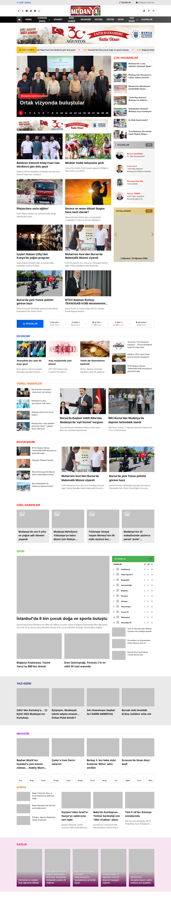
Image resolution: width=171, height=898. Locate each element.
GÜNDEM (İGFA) (41, 19)
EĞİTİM (110, 19)
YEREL (29, 19)
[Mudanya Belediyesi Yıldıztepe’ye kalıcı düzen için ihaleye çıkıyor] (68, 528)
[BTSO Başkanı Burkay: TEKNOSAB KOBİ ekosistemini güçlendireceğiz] (88, 283)
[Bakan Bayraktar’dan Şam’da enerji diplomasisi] (23, 827)
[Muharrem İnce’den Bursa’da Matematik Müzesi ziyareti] (88, 238)
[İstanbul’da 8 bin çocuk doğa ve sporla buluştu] (63, 594)
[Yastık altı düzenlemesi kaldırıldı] (95, 349)
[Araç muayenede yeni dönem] (63, 349)
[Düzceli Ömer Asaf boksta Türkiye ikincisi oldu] (119, 669)
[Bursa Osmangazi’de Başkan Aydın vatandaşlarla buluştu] (23, 487)
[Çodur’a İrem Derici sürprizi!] (68, 762)
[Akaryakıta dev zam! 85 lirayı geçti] (31, 349)
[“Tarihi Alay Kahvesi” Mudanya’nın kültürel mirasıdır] (120, 104)
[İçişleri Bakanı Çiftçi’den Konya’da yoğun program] (40, 238)
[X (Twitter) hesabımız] (22, 11)
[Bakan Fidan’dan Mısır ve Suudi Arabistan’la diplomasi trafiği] (23, 815)
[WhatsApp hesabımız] (39, 11)
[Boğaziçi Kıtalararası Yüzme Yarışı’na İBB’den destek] (39, 661)
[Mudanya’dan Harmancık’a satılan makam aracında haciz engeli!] (120, 82)
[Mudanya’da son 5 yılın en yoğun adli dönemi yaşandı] (33, 528)
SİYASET (56, 19)
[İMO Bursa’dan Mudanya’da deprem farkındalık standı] (131, 406)
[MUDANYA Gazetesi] (86, 14)
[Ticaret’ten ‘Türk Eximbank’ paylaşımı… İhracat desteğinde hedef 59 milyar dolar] (119, 349)
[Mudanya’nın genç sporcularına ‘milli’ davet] (23, 412)
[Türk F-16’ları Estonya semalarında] (139, 815)
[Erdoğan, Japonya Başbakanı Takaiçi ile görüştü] (23, 839)
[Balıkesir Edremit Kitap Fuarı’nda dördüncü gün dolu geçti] (40, 146)
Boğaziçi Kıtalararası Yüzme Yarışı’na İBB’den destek (131, 50)
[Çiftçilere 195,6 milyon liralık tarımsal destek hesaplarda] (119, 364)
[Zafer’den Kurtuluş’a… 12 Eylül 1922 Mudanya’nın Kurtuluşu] (33, 712)
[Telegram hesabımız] (35, 11)
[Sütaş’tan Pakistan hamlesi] (23, 476)
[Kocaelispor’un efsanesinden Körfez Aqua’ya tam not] (119, 657)
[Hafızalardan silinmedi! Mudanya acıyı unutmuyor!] (120, 115)
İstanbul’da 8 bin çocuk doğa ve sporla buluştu (71, 50)
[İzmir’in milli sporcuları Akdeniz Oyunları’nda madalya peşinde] (119, 645)
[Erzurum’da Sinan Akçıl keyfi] (138, 762)
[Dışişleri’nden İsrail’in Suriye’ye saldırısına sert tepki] (76, 815)
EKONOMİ (83, 19)
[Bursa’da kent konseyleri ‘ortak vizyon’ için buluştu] (23, 401)
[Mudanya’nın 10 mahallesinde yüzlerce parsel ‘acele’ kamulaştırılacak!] (138, 528)
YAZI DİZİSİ (131, 19)
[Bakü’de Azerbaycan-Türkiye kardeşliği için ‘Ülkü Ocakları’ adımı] (108, 815)
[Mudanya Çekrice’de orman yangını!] (23, 423)
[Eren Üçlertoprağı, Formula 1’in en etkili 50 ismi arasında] (87, 661)
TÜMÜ (149, 145)
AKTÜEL (97, 19)
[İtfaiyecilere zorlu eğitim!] (40, 192)
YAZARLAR (146, 19)
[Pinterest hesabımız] (31, 11)
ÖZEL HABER (69, 19)
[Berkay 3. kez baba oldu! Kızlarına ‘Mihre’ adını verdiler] (103, 762)
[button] (19, 19)
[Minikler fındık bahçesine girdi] (88, 146)
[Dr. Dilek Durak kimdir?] (120, 127)
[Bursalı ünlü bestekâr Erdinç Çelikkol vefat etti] (138, 712)
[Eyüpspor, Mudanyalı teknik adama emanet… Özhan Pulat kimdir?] (68, 712)
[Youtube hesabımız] (27, 11)
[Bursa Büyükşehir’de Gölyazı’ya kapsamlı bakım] (23, 500)
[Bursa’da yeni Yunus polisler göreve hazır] (40, 283)
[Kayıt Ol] (144, 11)
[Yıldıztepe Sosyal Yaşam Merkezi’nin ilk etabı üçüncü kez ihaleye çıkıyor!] (103, 528)
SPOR (121, 19)
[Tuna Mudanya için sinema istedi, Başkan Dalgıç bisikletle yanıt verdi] (120, 138)
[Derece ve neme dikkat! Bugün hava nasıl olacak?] (88, 192)
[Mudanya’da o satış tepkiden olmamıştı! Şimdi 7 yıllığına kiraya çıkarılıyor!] (120, 70)
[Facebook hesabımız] (18, 11)
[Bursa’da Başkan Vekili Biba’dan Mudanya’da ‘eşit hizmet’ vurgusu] (83, 406)
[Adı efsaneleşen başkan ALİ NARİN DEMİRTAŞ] (103, 712)
